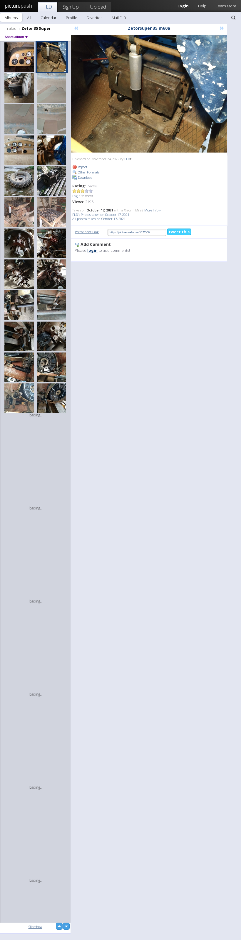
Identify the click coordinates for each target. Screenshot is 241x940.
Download (84, 177)
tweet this (179, 231)
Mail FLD (119, 17)
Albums (11, 17)
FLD (47, 6)
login (92, 250)
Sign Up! (71, 6)
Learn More (226, 6)
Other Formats (88, 172)
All (29, 17)
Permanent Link (87, 232)
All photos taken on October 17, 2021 (98, 218)
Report (82, 167)
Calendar (48, 17)
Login (76, 196)
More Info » (152, 210)
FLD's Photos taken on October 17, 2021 (100, 214)
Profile (71, 17)
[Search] (233, 17)
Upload (98, 6)
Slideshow (35, 926)
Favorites (94, 17)
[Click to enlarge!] (149, 94)
